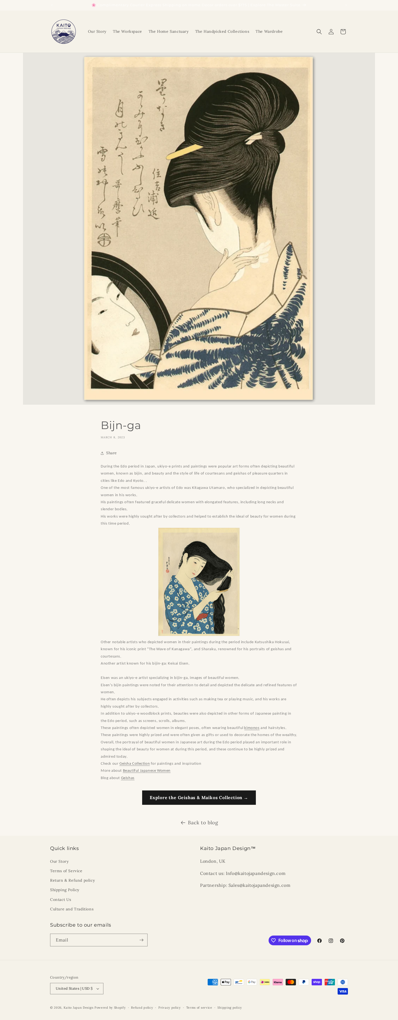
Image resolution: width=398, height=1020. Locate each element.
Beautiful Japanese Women (147, 771)
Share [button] (111, 452)
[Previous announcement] (52, 5)
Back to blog (203, 822)
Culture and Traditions (71, 909)
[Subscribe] (141, 940)
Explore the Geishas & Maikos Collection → (199, 797)
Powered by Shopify (110, 1007)
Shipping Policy (64, 889)
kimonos (251, 728)
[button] (319, 32)
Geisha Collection (134, 764)
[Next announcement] (346, 5)
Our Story (59, 861)
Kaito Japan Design (79, 1007)
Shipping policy (229, 1007)
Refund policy (142, 1007)
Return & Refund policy (72, 880)
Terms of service (199, 1007)
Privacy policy (169, 1007)
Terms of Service (66, 870)
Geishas (128, 778)
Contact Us (60, 899)
